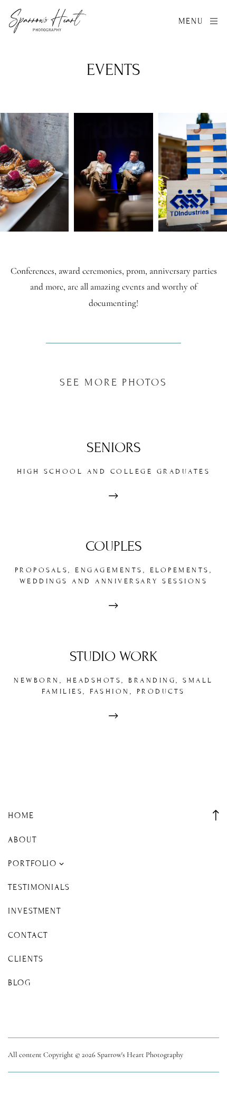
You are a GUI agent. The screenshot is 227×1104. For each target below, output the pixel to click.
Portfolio (32, 863)
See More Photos (114, 382)
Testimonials (39, 887)
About (22, 839)
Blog (20, 982)
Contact (28, 935)
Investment (34, 911)
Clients (25, 959)
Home (21, 815)
